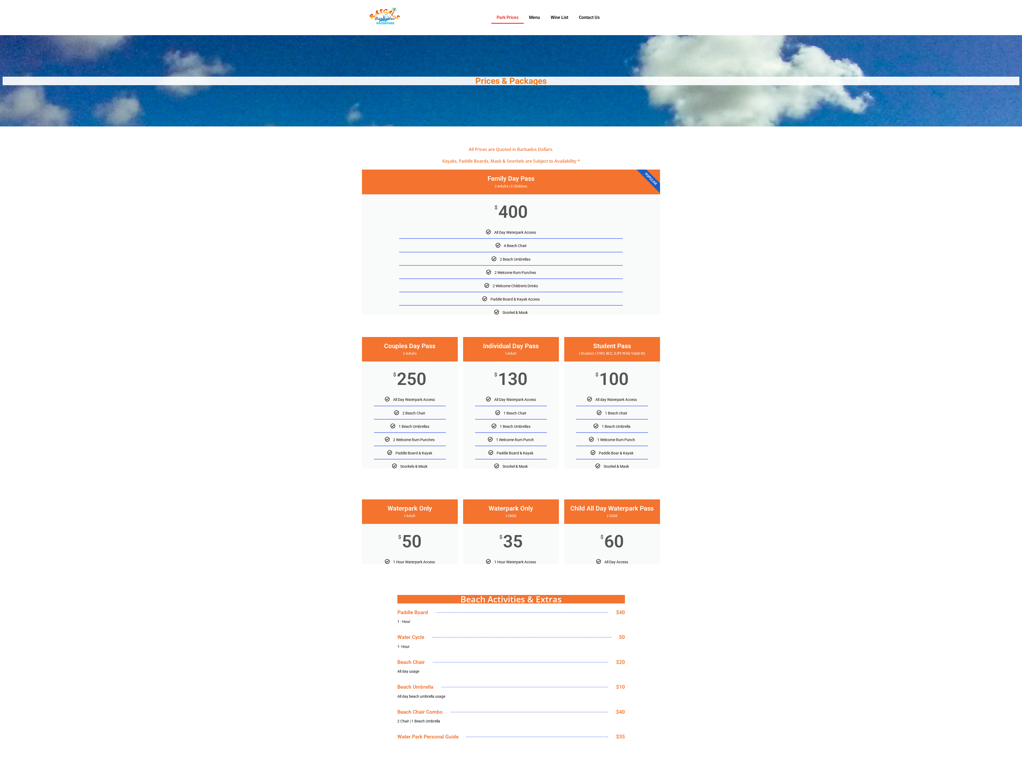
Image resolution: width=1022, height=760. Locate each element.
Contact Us (589, 17)
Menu (534, 17)
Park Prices (507, 17)
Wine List (559, 17)
